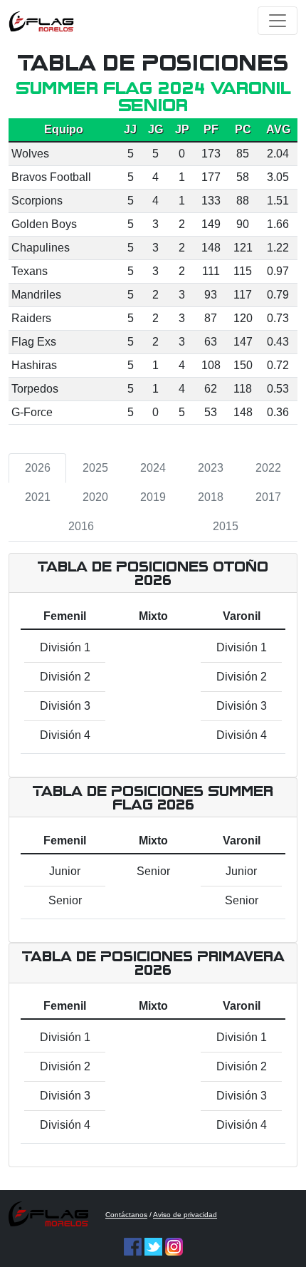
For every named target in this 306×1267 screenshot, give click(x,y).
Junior (64, 871)
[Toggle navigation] (277, 20)
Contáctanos (126, 1215)
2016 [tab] (81, 526)
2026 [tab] (38, 468)
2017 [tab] (268, 497)
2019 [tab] (153, 497)
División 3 (65, 706)
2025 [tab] (95, 468)
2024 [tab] (153, 468)
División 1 (65, 647)
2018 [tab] (210, 497)
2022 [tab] (268, 468)
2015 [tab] (225, 526)
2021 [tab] (38, 497)
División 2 (65, 677)
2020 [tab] (95, 497)
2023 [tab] (210, 468)
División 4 (65, 735)
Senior (65, 900)
